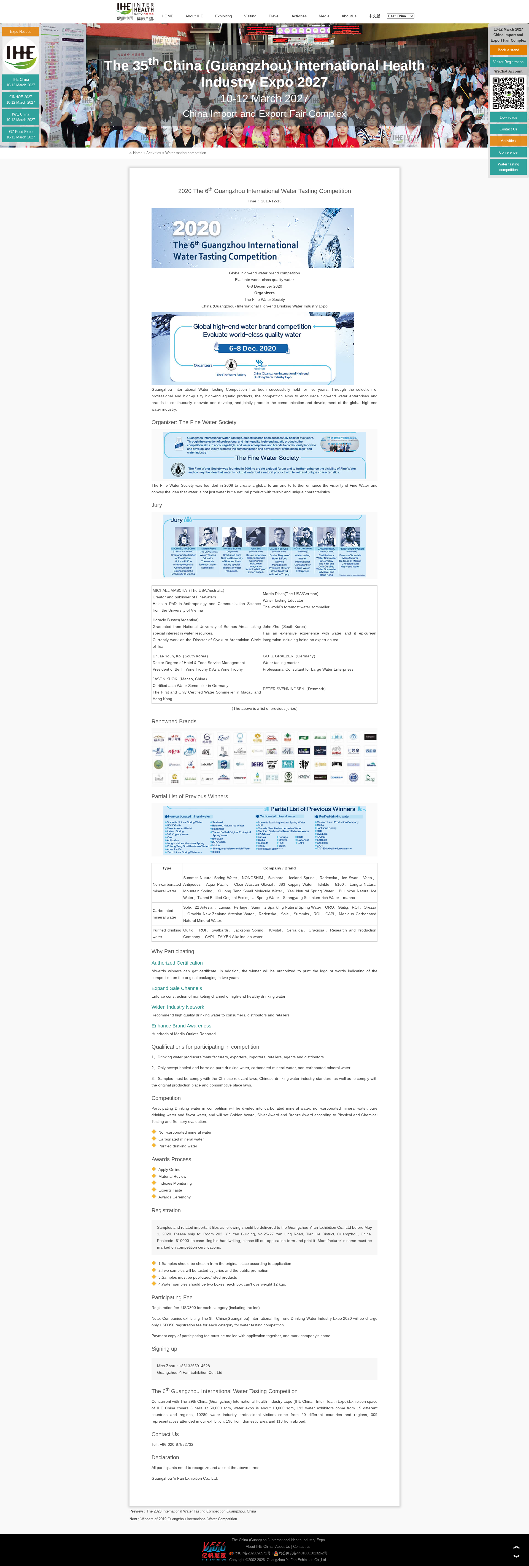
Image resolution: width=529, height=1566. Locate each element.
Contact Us (508, 129)
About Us (282, 1546)
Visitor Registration (508, 62)
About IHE (194, 16)
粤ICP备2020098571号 (252, 1553)
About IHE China (259, 1546)
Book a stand (508, 50)
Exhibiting (223, 16)
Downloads (508, 117)
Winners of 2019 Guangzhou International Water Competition (189, 1519)
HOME (167, 16)
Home (137, 153)
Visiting (250, 16)
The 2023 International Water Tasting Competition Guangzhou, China (201, 1511)
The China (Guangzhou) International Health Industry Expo (278, 1540)
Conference (508, 152)
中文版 (374, 16)
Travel (274, 16)
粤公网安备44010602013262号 (303, 1553)
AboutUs (349, 16)
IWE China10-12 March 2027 (20, 117)
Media (324, 16)
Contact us (302, 1546)
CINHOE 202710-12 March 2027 (20, 100)
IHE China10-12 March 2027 (20, 82)
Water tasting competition (185, 153)
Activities (299, 16)
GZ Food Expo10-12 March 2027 (20, 134)
